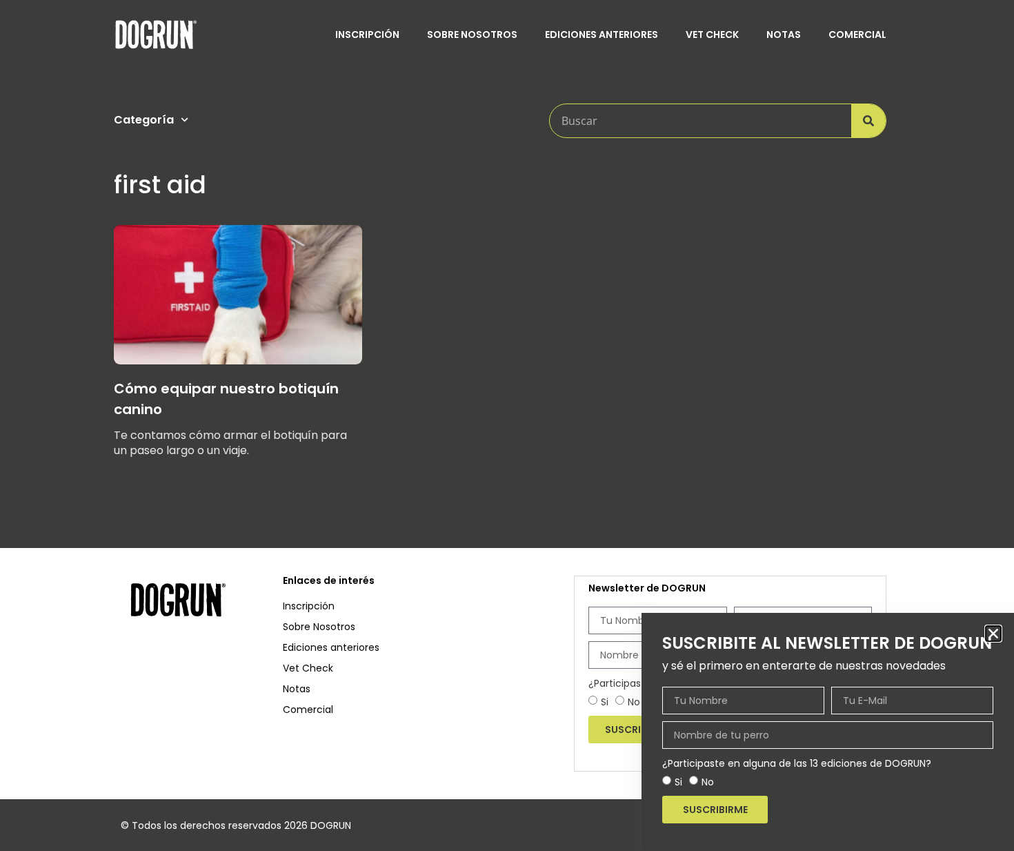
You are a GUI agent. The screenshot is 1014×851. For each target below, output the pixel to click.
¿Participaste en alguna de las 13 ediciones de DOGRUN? (796, 763)
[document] (507, 425)
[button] (993, 633)
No (708, 782)
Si (678, 782)
